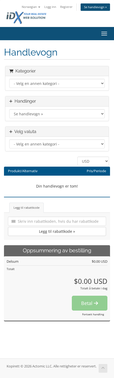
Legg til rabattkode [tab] (27, 208)
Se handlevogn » (95, 7)
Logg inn (50, 7)
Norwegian (30, 7)
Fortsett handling (93, 314)
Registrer (66, 7)
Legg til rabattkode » (57, 231)
